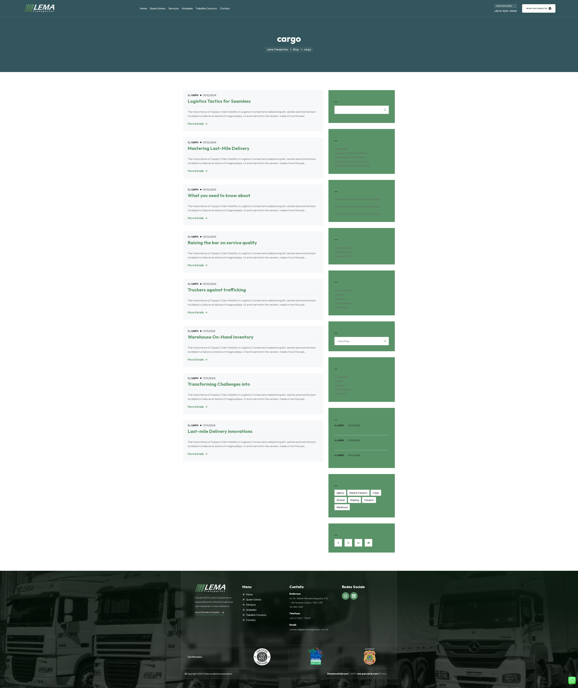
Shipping (354, 500)
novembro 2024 (343, 256)
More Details (196, 123)
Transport (340, 298)
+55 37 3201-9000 (505, 11)
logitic (337, 206)
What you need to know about (219, 195)
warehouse (341, 307)
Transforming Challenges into (219, 384)
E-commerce (342, 290)
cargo (376, 492)
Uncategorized (343, 303)
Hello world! (341, 148)
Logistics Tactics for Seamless (219, 101)
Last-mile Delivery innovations (220, 431)
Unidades (187, 8)
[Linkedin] (354, 596)
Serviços (173, 8)
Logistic (339, 294)
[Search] (385, 341)
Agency (340, 492)
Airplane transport (358, 492)
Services (341, 500)
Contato (225, 8)
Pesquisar (341, 98)
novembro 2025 (343, 247)
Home (143, 8)
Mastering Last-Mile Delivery (218, 148)
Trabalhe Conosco (206, 8)
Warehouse (342, 507)
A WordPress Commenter (348, 199)
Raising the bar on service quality (222, 242)
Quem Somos (157, 8)
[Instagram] (345, 596)
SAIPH (353, 673)
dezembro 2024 (343, 252)
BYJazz (383, 673)
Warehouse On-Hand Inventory (220, 337)
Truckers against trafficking (217, 290)
